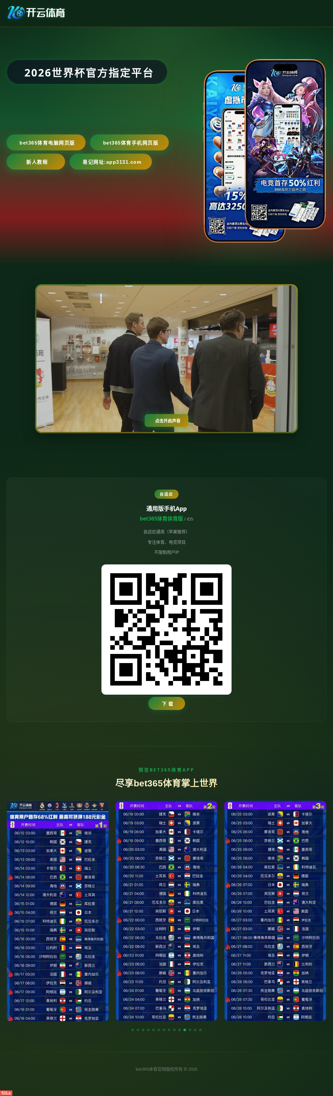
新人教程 (37, 162)
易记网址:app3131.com (112, 162)
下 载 (167, 704)
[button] (132, 1030)
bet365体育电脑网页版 (47, 143)
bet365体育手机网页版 (131, 143)
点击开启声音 (167, 420)
